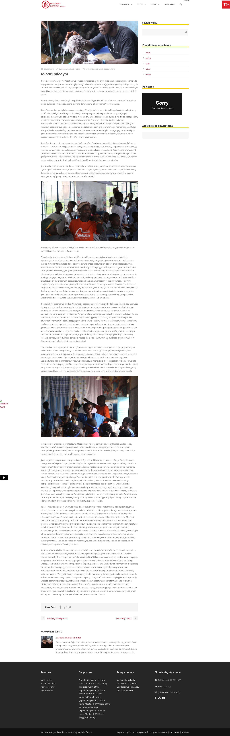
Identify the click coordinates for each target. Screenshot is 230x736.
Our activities (47, 690)
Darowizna (170, 4)
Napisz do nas (164, 686)
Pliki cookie (174, 732)
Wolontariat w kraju (126, 680)
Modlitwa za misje (125, 690)
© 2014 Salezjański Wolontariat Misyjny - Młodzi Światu (66, 732)
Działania (124, 4)
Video (148, 74)
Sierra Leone (109, 69)
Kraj (147, 63)
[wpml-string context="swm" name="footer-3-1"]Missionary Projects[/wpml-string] (93, 683)
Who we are (46, 680)
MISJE (101, 69)
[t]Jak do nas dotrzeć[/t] (169, 692)
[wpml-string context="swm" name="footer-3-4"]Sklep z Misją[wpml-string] (92, 714)
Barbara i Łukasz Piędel (69, 69)
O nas (153, 4)
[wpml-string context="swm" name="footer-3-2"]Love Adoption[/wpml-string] (92, 693)
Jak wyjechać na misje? (127, 683)
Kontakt (185, 732)
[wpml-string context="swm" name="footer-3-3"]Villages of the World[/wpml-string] (94, 703)
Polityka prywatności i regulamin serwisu (148, 732)
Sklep (140, 4)
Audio (148, 58)
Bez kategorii (92, 69)
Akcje (148, 52)
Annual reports (48, 686)
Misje (148, 69)
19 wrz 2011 (49, 69)
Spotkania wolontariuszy (128, 686)
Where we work (48, 683)
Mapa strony (122, 732)
